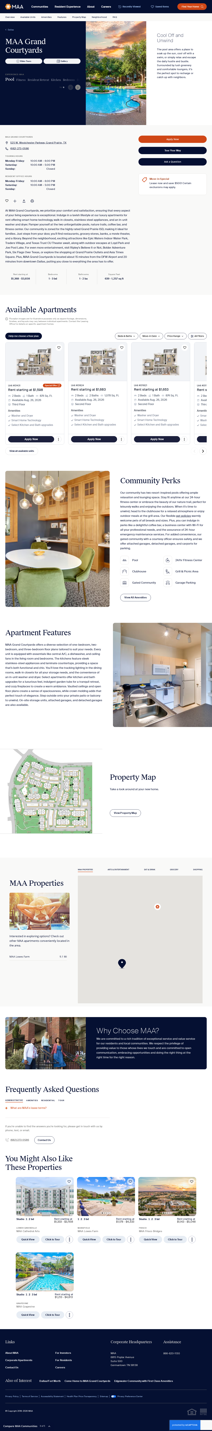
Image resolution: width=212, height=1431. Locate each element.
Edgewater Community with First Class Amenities (143, 1381)
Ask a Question (172, 161)
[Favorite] (6, 201)
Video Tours (25, 61)
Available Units (27, 17)
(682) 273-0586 (19, 148)
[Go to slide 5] (48, 1288)
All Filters (199, 336)
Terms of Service (30, 1396)
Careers (106, 6)
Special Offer (51, 385)
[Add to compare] (15, 201)
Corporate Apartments (18, 1360)
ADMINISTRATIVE (14, 1100)
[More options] (69, 1239)
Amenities (46, 17)
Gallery (64, 61)
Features (61, 17)
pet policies (183, 516)
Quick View (28, 1239)
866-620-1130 (171, 1353)
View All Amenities (135, 597)
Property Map (79, 17)
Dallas (11, 29)
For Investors (63, 1353)
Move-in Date (149, 336)
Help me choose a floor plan (24, 336)
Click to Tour (52, 1239)
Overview (10, 17)
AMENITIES (32, 1100)
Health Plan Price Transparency (82, 1396)
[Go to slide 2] (43, 1213)
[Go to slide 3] (45, 1213)
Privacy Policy (12, 1396)
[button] (123, 964)
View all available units (21, 450)
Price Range (173, 336)
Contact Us (44, 1140)
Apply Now (172, 139)
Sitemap (104, 1396)
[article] (45, 1210)
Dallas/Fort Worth (50, 1381)
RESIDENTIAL (48, 1100)
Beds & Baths (125, 336)
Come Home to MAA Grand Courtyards (87, 1381)
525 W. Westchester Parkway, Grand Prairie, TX (38, 142)
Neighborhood (99, 17)
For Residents (63, 1360)
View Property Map (125, 813)
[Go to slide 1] (41, 1213)
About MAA (11, 1353)
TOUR (61, 1100)
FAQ (115, 17)
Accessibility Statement (52, 1396)
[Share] (24, 201)
